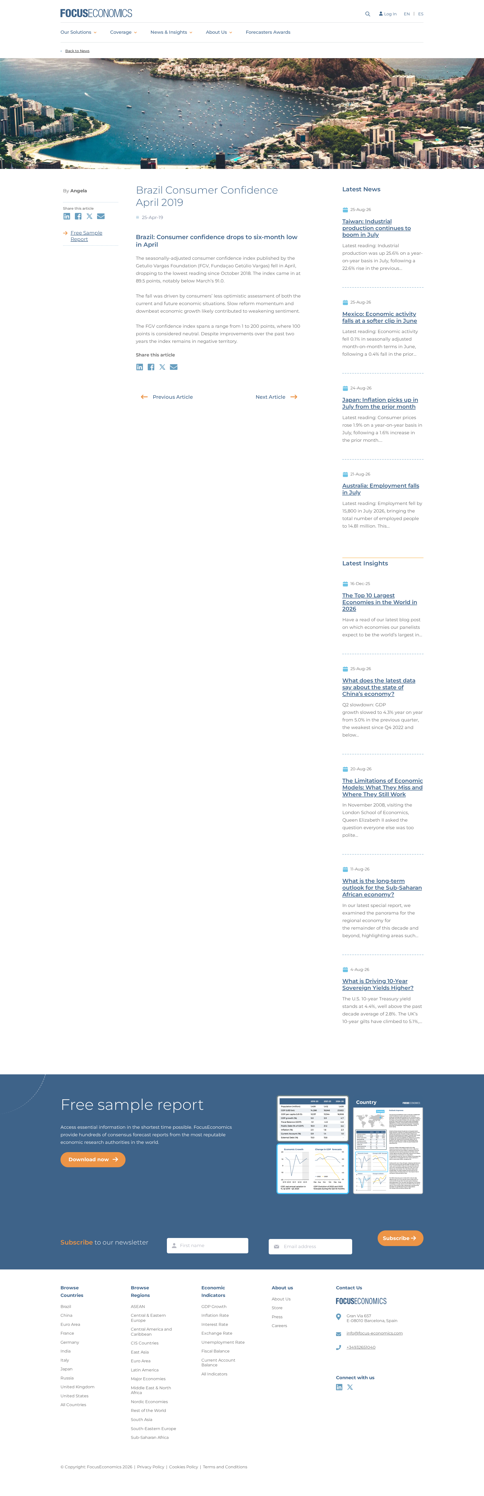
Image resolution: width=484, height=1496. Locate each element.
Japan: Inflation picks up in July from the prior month (380, 403)
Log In (390, 14)
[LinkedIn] (339, 1387)
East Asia (140, 1352)
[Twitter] (350, 1387)
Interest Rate (214, 1324)
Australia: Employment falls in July (380, 489)
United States (74, 1396)
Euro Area (70, 1324)
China (66, 1315)
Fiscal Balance (215, 1351)
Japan (66, 1369)
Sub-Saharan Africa (150, 1437)
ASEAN (138, 1306)
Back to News (77, 51)
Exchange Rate (216, 1333)
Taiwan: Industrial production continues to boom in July (376, 228)
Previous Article (173, 397)
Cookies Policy (183, 1467)
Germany (69, 1342)
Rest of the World (148, 1410)
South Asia (141, 1419)
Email (275, 1234)
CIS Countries (145, 1343)
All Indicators (214, 1374)
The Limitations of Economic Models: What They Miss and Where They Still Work (382, 788)
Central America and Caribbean (151, 1332)
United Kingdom (77, 1386)
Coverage (121, 32)
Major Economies (148, 1378)
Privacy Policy (150, 1467)
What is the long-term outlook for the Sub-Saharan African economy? (382, 888)
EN (407, 14)
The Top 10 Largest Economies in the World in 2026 (379, 602)
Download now (89, 1159)
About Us (216, 32)
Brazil (65, 1306)
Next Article (270, 397)
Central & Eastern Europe (148, 1318)
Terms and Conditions (225, 1467)
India (65, 1351)
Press (277, 1317)
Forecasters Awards (268, 32)
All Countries (73, 1404)
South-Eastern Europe (153, 1428)
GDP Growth (214, 1306)
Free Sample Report (86, 236)
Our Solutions (75, 32)
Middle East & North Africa (151, 1390)
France (67, 1333)
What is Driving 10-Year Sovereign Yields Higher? (378, 984)
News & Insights (168, 32)
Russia (67, 1378)
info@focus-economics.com (375, 1333)
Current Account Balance (218, 1363)
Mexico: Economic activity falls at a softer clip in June (379, 317)
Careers (279, 1325)
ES (421, 14)
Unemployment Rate (223, 1342)
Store (277, 1307)
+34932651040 (361, 1347)
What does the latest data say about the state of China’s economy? (378, 687)
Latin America (145, 1370)
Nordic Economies (149, 1401)
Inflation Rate (215, 1315)
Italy (64, 1360)
